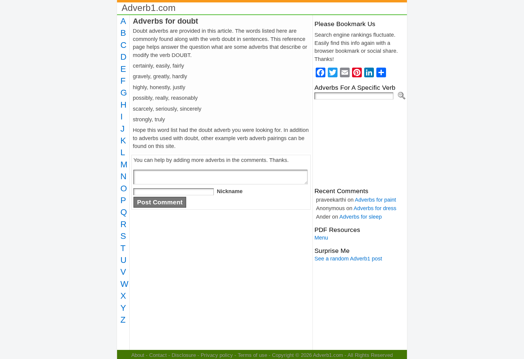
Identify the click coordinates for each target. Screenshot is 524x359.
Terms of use (252, 355)
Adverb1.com (149, 8)
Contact (158, 355)
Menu (321, 238)
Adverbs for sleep (360, 217)
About (137, 355)
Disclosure (184, 355)
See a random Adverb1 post (348, 259)
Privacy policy (217, 355)
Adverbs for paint (375, 200)
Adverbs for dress (375, 208)
